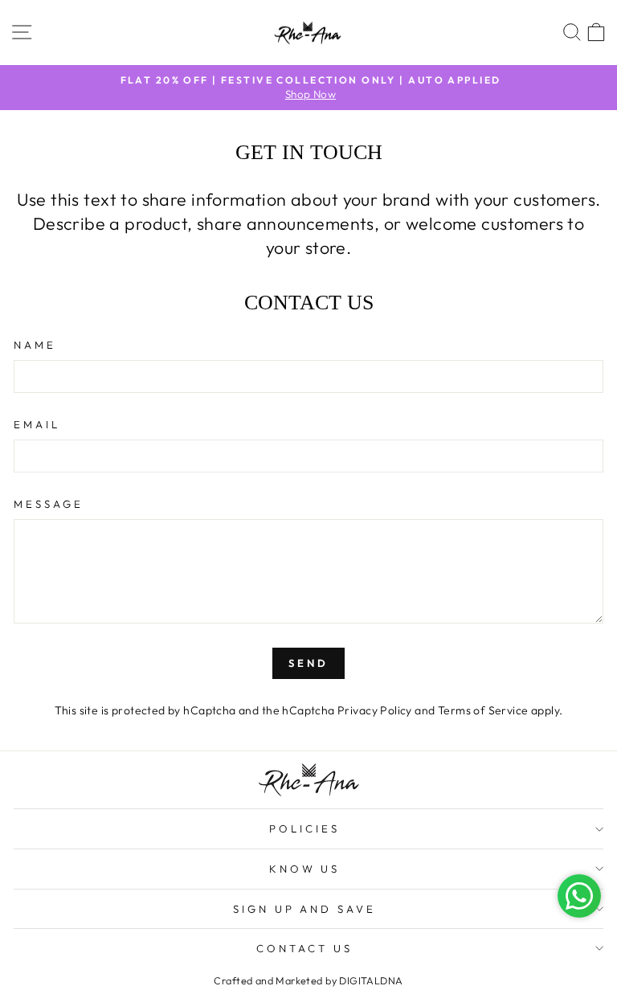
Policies (304, 828)
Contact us (304, 948)
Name (35, 344)
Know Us (305, 868)
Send (308, 663)
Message (49, 503)
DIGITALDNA (370, 980)
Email (37, 424)
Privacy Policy (374, 710)
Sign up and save (305, 908)
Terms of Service (483, 710)
